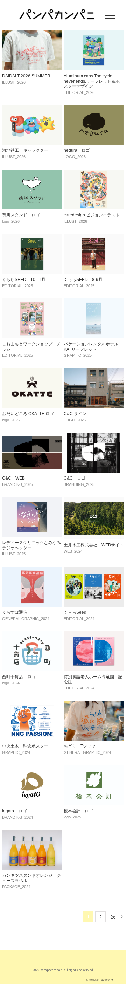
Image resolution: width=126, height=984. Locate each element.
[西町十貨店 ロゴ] (32, 635)
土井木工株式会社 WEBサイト (94, 545)
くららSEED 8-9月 (83, 279)
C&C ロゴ (74, 478)
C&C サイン (75, 413)
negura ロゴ (77, 150)
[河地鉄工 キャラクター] (32, 108)
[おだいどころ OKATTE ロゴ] (32, 372)
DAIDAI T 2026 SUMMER (26, 76)
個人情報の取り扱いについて (99, 980)
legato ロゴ (14, 810)
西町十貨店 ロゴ (19, 676)
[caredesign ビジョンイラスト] (94, 173)
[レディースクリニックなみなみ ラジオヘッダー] (32, 500)
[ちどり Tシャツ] (94, 704)
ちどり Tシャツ (80, 746)
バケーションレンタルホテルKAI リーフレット (91, 346)
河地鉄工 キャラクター (25, 150)
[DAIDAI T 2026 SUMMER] (32, 34)
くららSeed (75, 612)
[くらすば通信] (32, 570)
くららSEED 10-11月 (24, 279)
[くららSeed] (94, 570)
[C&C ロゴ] (94, 436)
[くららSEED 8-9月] (94, 237)
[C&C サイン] (94, 372)
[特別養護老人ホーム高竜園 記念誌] (94, 635)
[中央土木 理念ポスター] (32, 704)
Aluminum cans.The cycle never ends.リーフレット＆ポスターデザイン (92, 81)
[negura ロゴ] (94, 108)
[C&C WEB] (32, 436)
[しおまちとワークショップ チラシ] (32, 302)
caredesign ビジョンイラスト (92, 215)
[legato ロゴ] (32, 769)
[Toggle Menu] (110, 16)
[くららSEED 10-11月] (32, 237)
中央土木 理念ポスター (25, 746)
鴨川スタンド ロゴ (21, 215)
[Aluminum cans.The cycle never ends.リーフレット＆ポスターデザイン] (94, 34)
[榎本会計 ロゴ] (94, 769)
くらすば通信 (14, 612)
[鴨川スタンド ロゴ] (32, 173)
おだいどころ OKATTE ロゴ (28, 413)
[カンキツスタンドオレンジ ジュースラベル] (32, 833)
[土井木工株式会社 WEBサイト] (94, 500)
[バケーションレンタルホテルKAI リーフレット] (94, 302)
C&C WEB (13, 478)
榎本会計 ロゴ (78, 810)
